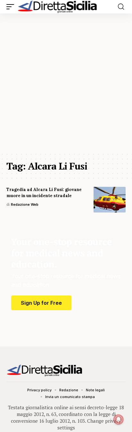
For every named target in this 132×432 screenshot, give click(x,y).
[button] (11, 6)
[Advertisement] (66, 83)
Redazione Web (24, 204)
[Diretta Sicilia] (57, 6)
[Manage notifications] (118, 419)
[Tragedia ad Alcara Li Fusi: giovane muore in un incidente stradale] (110, 199)
